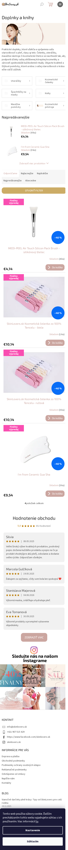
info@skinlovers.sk (17, 727)
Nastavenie (32, 830)
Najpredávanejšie (12, 180)
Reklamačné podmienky (14, 769)
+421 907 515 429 (15, 732)
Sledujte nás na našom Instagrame (35, 658)
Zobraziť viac (34, 637)
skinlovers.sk (14, 742)
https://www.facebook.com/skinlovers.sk (28, 737)
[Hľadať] (41, 4)
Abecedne (30, 180)
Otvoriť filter (34, 190)
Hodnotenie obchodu (34, 518)
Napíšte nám (8, 778)
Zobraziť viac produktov (32, 163)
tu (37, 821)
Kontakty (6, 783)
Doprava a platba (10, 756)
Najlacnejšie (27, 173)
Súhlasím (33, 841)
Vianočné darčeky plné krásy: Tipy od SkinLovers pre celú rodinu (32, 801)
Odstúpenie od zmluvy (13, 774)
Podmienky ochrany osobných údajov (21, 765)
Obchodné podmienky (13, 761)
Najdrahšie (42, 173)
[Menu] (60, 4)
